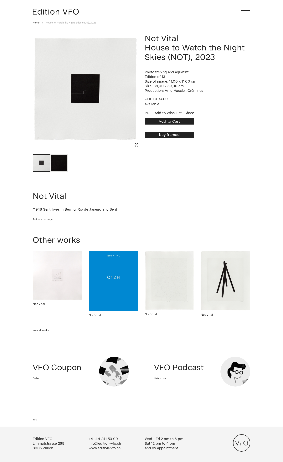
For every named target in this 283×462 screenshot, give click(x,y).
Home (36, 22)
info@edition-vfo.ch (105, 443)
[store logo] (56, 12)
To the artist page (43, 219)
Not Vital (39, 304)
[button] (130, 139)
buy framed (169, 134)
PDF (148, 113)
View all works (41, 330)
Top (35, 419)
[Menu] (245, 11)
